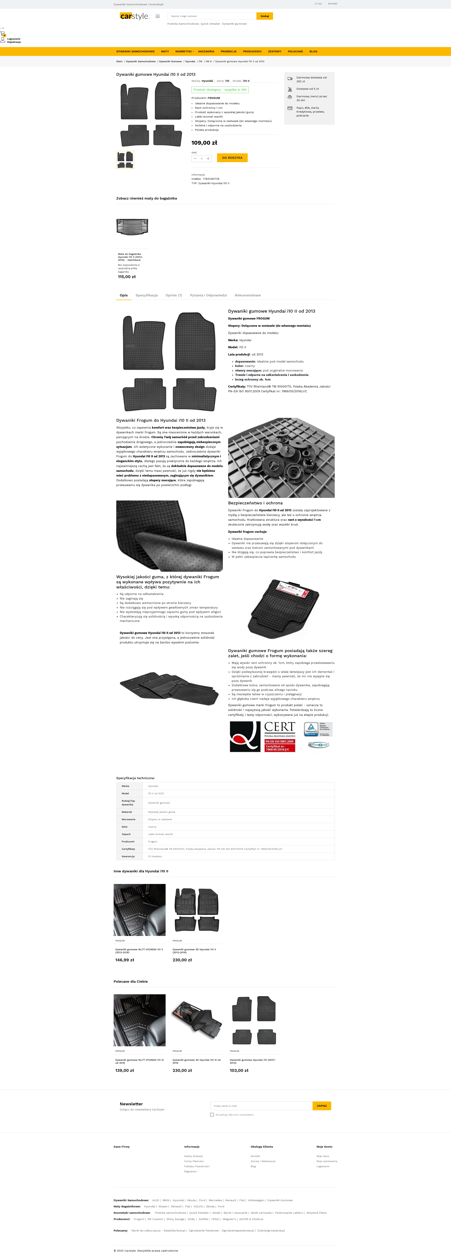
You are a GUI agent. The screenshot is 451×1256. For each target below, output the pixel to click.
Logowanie (13, 38)
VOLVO (198, 1206)
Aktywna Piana (316, 1212)
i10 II (209, 61)
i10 (200, 61)
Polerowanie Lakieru (289, 1212)
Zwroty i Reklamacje (263, 1161)
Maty (165, 51)
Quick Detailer (210, 23)
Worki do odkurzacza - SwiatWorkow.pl (158, 1230)
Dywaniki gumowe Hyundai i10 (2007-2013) (253, 1061)
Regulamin (190, 1171)
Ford (202, 1200)
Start (119, 61)
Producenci (252, 51)
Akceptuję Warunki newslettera (234, 1114)
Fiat (242, 1200)
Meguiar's (229, 1219)
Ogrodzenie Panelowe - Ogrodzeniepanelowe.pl (221, 1230)
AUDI (155, 1200)
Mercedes (215, 1200)
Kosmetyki (183, 51)
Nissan (163, 1206)
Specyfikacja (147, 295)
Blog (313, 51)
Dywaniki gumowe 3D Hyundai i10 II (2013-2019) (194, 951)
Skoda (191, 1200)
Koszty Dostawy (193, 1156)
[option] (151, 114)
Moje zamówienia (327, 1161)
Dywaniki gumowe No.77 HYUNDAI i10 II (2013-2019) (139, 951)
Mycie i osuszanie (235, 1212)
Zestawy (274, 51)
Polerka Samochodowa (183, 23)
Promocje (229, 51)
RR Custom (155, 1219)
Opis (124, 295)
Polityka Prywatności (196, 1166)
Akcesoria (206, 51)
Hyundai (190, 61)
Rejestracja (14, 42)
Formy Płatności (194, 1161)
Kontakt (332, 3)
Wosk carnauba (261, 1212)
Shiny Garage (175, 1219)
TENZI (215, 1219)
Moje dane (323, 1156)
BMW (166, 1200)
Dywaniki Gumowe (170, 61)
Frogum (120, 940)
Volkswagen (256, 1200)
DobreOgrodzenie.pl (271, 1230)
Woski (216, 1212)
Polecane (295, 51)
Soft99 (203, 1219)
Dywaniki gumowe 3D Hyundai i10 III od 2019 (197, 1061)
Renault (230, 1200)
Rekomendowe (248, 295)
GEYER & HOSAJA (251, 1219)
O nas (318, 3)
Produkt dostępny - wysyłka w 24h (220, 89)
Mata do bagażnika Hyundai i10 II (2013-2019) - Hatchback (130, 257)
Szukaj (265, 16)
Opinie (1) (174, 295)
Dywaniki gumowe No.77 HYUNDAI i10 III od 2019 (139, 1061)
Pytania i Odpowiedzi (208, 295)
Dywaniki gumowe (234, 23)
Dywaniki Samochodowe (135, 51)
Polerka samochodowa (170, 1212)
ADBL (191, 1219)
